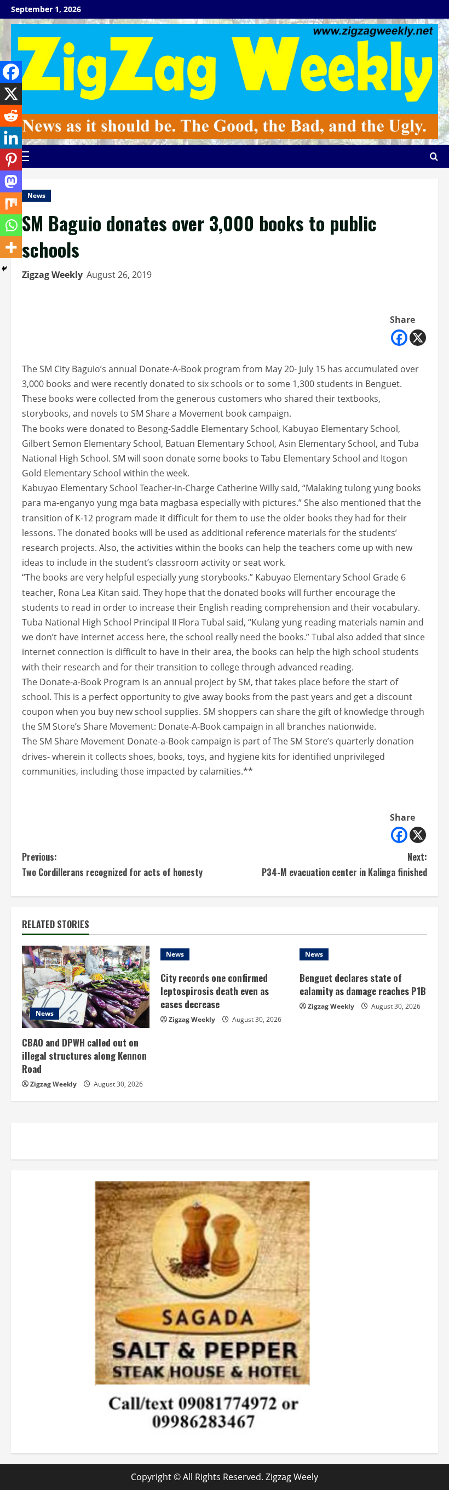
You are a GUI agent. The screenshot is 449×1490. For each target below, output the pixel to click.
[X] (418, 337)
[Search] (434, 156)
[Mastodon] (11, 181)
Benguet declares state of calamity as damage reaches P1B (363, 984)
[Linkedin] (11, 138)
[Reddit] (11, 116)
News (36, 195)
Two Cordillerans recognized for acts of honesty (112, 864)
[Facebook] (399, 337)
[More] (11, 247)
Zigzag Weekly (52, 275)
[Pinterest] (11, 159)
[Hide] (4, 268)
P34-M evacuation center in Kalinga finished (344, 864)
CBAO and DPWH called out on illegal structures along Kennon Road (84, 1056)
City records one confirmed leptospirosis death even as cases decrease (214, 991)
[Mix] (11, 203)
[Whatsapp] (11, 225)
